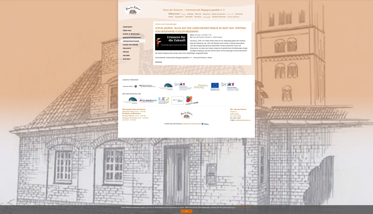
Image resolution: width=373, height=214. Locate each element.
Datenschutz (196, 124)
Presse (126, 52)
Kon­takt (127, 59)
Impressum (187, 124)
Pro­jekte (127, 48)
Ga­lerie (126, 55)
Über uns (127, 30)
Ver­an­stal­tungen (131, 41)
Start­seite (127, 27)
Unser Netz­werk (130, 45)
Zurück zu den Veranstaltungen (166, 24)
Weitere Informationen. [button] (244, 207)
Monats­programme (132, 38)
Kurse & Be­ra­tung (131, 34)
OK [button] (186, 211)
